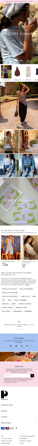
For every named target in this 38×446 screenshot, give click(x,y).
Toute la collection (9, 289)
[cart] (18, 262)
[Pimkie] (11, 6)
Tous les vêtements (26, 289)
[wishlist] (27, 6)
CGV (2, 436)
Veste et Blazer (7, 307)
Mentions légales (5, 443)
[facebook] (22, 346)
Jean (9, 300)
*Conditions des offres (25, 441)
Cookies (21, 443)
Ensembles (28, 311)
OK (32, 375)
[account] (31, 6)
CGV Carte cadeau (6, 438)
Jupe (3, 300)
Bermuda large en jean (8, 261)
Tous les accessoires (9, 296)
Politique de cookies (6, 441)
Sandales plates (21, 307)
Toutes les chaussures (10, 292)
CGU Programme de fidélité (27, 436)
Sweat (14, 304)
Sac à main (6, 311)
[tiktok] (16, 346)
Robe (34, 296)
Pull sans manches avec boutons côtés (28, 262)
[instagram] (11, 346)
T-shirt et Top (25, 296)
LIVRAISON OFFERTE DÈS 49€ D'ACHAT (19, 1)
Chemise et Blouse (25, 304)
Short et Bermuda (20, 300)
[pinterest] (27, 346)
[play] (35, 61)
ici (16, 382)
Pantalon (5, 304)
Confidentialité (23, 438)
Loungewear (17, 311)
